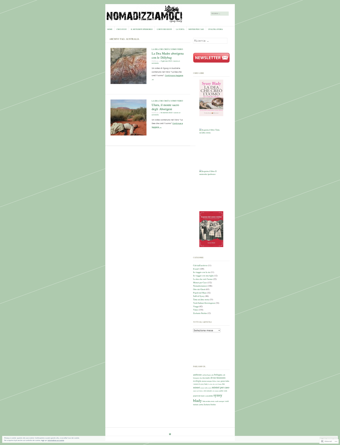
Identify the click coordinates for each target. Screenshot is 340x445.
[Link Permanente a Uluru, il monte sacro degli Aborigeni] (128, 135)
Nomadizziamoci (200, 285)
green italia (225, 381)
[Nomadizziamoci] (150, 14)
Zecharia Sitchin (200, 313)
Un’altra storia (215, 29)
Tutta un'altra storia (201, 299)
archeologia (206, 375)
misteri (196, 387)
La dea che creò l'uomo (164, 49)
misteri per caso (220, 387)
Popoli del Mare (200, 292)
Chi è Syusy (121, 29)
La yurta (180, 29)
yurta (201, 404)
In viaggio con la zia (201, 272)
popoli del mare (199, 395)
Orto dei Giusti (199, 289)
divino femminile (218, 377)
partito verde (223, 391)
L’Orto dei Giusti (164, 29)
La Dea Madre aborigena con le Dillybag (168, 55)
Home (109, 29)
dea (201, 378)
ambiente (197, 374)
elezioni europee (207, 381)
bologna (218, 374)
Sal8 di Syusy (199, 296)
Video (180, 49)
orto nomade (208, 391)
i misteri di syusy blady (200, 384)
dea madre (206, 378)
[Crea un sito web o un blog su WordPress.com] (170, 434)
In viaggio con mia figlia (203, 275)
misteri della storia (205, 388)
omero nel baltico (198, 391)
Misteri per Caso (196, 29)
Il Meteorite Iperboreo (142, 29)
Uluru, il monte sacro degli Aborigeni (165, 107)
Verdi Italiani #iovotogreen (204, 303)
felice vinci (216, 381)
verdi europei (219, 401)
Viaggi (196, 306)
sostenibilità (209, 396)
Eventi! (196, 268)
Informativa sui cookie (56, 440)
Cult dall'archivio (200, 265)
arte (212, 375)
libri (223, 384)
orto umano (215, 391)
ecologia (197, 380)
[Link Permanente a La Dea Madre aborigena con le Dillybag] (128, 83)
